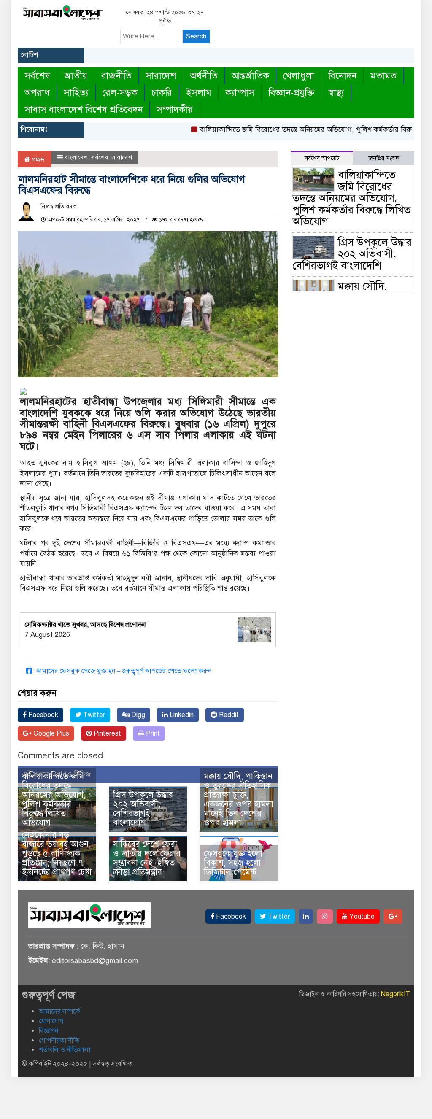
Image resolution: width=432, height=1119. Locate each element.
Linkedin (181, 715)
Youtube (361, 916)
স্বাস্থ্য (336, 92)
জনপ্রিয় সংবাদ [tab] (383, 158)
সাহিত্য (76, 92)
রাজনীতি (116, 75)
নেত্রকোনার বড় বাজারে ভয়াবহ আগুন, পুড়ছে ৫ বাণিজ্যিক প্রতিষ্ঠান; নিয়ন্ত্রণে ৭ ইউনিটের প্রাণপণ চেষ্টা (57, 853)
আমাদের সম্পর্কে (59, 1011)
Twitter (93, 715)
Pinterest (106, 733)
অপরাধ (37, 92)
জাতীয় (75, 75)
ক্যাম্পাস (239, 92)
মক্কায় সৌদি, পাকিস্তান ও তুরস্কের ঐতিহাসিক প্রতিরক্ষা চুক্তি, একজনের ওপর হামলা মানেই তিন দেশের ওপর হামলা (238, 799)
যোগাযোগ (51, 1021)
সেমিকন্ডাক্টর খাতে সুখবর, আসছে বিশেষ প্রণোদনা (85, 624)
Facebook (42, 715)
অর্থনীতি (204, 75)
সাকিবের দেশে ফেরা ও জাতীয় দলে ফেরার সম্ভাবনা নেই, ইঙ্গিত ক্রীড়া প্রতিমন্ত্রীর (147, 858)
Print (152, 733)
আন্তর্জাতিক (250, 75)
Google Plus (50, 733)
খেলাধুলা (298, 75)
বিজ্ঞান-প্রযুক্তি (291, 92)
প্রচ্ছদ (37, 159)
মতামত (383, 75)
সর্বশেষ (37, 75)
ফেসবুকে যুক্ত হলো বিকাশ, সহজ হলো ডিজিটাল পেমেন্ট (233, 862)
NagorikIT (395, 994)
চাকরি (161, 92)
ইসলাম (198, 92)
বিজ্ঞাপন (48, 1031)
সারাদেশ (161, 75)
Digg (137, 715)
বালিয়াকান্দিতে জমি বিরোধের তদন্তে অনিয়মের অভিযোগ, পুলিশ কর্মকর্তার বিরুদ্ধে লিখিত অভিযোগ (54, 799)
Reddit (228, 715)
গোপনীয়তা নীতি (59, 1040)
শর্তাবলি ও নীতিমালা (64, 1050)
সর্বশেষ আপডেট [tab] (322, 158)
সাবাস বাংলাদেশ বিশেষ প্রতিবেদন (83, 109)
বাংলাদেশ (76, 157)
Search (196, 36)
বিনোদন (342, 75)
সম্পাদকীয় (175, 109)
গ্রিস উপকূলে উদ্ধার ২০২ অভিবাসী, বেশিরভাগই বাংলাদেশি (143, 809)
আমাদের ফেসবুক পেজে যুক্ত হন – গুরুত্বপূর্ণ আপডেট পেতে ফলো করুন (122, 671)
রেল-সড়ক (120, 92)
